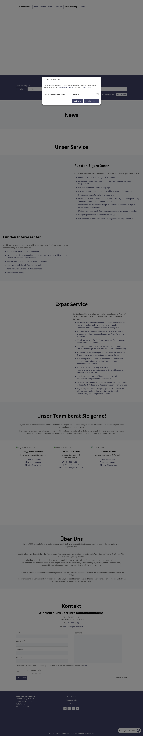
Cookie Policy (86, 87)
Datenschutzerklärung (65, 87)
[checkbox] (98, 93)
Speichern (77, 101)
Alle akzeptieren (91, 101)
